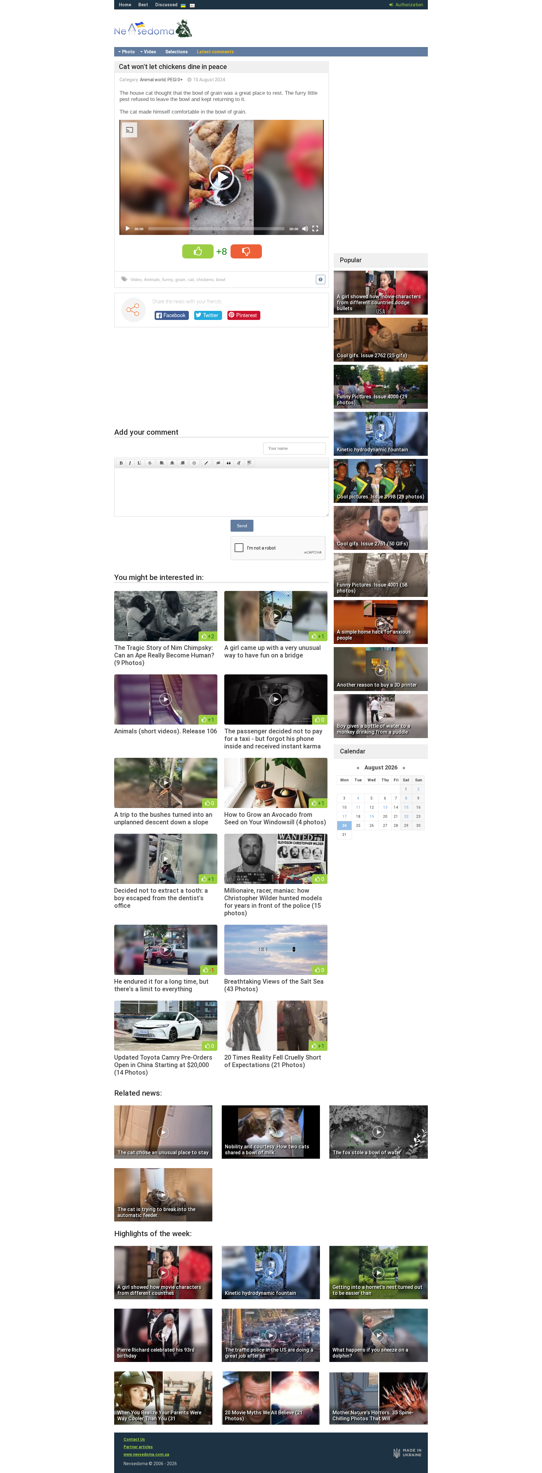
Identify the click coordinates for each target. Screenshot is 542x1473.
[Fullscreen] (315, 229)
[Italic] (130, 463)
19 (371, 816)
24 (344, 825)
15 (406, 807)
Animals (152, 279)
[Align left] (162, 463)
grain (180, 279)
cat (191, 279)
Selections (176, 51)
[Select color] (206, 463)
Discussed (166, 4)
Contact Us (134, 1439)
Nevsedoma (164, 34)
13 (385, 807)
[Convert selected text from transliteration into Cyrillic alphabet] (239, 463)
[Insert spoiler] (249, 463)
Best (143, 4)
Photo (128, 51)
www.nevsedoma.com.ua (146, 1454)
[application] (222, 177)
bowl (220, 279)
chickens (205, 279)
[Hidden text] (218, 463)
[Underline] (139, 463)
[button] (221, 177)
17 (344, 816)
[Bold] (121, 463)
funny (167, 279)
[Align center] (172, 463)
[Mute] (305, 229)
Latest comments (215, 51)
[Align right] (182, 463)
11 (358, 807)
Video (150, 51)
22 (406, 816)
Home (125, 4)
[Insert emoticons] (194, 463)
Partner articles (138, 1447)
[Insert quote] (228, 463)
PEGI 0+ (175, 79)
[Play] (128, 229)
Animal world (153, 79)
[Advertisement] (221, 381)
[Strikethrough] (150, 463)
